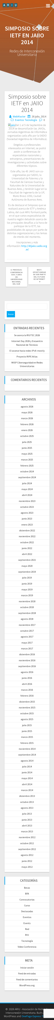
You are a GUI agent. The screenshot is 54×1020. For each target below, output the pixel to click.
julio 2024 (27, 483)
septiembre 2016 (27, 666)
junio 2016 (27, 677)
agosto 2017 (27, 636)
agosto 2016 (27, 672)
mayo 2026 (27, 412)
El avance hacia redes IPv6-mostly (27, 350)
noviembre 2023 (27, 500)
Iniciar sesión (27, 967)
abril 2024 (27, 494)
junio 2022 (27, 548)
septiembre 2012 (27, 849)
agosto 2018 (27, 618)
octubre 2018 (27, 607)
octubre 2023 (27, 506)
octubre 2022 (27, 542)
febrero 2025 (27, 465)
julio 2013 (27, 813)
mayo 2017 (27, 642)
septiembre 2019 (27, 571)
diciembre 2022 (27, 530)
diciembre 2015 (27, 701)
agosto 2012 (27, 854)
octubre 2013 (27, 801)
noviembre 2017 (27, 624)
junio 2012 (27, 860)
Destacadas (27, 911)
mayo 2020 (27, 565)
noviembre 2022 (27, 536)
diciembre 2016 (27, 654)
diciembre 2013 (27, 795)
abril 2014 (27, 784)
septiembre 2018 (27, 613)
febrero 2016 (27, 695)
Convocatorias (27, 899)
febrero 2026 (27, 424)
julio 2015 (27, 725)
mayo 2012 (27, 866)
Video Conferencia (27, 946)
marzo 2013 (27, 831)
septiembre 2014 (27, 754)
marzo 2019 (27, 595)
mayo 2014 (27, 778)
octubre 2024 (27, 471)
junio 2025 (27, 447)
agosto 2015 (27, 719)
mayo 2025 (27, 453)
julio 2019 (27, 577)
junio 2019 (27, 583)
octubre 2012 (27, 843)
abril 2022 (27, 554)
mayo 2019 (27, 589)
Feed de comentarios (27, 979)
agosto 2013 (27, 807)
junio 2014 (27, 772)
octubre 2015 (27, 713)
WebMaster (19, 116)
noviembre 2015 (27, 707)
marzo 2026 (27, 418)
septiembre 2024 (27, 477)
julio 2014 (27, 766)
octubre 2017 (27, 630)
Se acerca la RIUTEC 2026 (27, 335)
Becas (27, 887)
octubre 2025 (27, 435)
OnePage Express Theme (36, 1016)
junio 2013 (27, 819)
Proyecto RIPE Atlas (27, 356)
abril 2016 (27, 683)
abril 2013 (27, 825)
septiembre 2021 (27, 559)
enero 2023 (27, 524)
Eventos (19, 120)
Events (27, 923)
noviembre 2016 (27, 660)
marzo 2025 (27, 459)
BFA (27, 893)
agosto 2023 (27, 512)
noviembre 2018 (27, 601)
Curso (27, 905)
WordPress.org (27, 985)
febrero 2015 (27, 742)
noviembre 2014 (27, 748)
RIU (27, 934)
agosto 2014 (27, 760)
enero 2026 (27, 430)
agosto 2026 (27, 406)
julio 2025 (27, 441)
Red (27, 928)
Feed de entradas (27, 973)
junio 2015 (27, 731)
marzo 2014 (27, 790)
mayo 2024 (27, 489)
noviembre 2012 (27, 837)
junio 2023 (27, 518)
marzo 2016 (27, 689)
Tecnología (31, 120)
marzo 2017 (27, 648)
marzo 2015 (27, 736)
